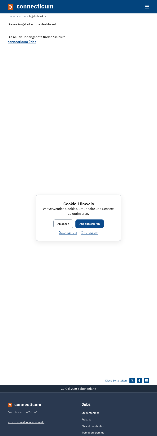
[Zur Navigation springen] (147, 6)
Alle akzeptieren (89, 223)
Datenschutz (68, 233)
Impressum (89, 233)
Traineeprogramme (93, 432)
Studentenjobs (90, 413)
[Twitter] (132, 380)
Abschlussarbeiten (93, 426)
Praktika (86, 419)
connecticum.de (17, 16)
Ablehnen (63, 223)
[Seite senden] (146, 380)
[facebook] (139, 380)
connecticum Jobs (22, 42)
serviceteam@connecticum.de (26, 422)
